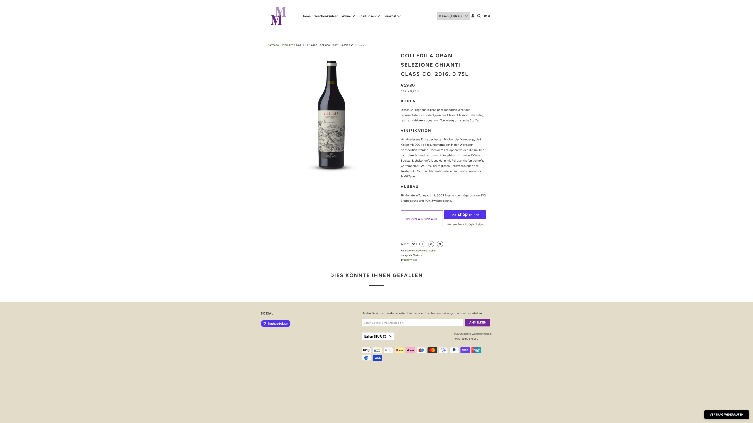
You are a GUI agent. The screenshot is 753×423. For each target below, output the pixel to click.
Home (306, 16)
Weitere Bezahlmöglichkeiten (465, 224)
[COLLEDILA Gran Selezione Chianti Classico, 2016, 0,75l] (332, 115)
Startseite (273, 45)
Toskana (417, 255)
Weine (346, 16)
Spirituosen (367, 16)
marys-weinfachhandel (477, 333)
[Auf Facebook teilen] (421, 244)
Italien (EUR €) (451, 16)
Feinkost (390, 16)
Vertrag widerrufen (727, 414)
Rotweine (421, 250)
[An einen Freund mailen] (439, 244)
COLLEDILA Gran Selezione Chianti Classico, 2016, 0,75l (434, 64)
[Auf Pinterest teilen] (430, 244)
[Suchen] (479, 16)
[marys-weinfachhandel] (278, 16)
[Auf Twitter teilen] (413, 244)
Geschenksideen (326, 16)
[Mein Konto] (473, 16)
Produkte (287, 45)
